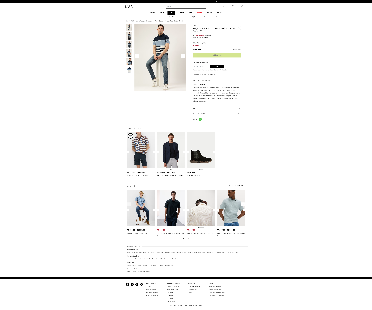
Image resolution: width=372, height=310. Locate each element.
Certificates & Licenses (216, 295)
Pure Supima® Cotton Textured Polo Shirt (170, 234)
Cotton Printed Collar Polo (137, 233)
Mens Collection (132, 252)
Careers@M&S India (194, 286)
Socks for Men (168, 265)
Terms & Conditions (215, 286)
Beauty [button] (209, 13)
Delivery (148, 286)
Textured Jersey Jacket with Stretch (170, 175)
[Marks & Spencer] (129, 8)
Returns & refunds (152, 292)
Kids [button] (190, 13)
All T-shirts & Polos (137, 21)
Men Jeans (201, 252)
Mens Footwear (132, 272)
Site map (170, 298)
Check (217, 66)
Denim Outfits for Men (147, 259)
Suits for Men (173, 259)
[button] (183, 56)
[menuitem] (152, 13)
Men (127, 21)
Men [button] (171, 13)
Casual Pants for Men (190, 252)
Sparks (190, 292)
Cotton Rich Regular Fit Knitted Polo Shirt (231, 234)
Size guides (170, 292)
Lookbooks (170, 295)
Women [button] (162, 13)
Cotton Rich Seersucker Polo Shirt (200, 233)
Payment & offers (172, 289)
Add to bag (217, 55)
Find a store (171, 301)
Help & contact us (152, 295)
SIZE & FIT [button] (196, 108)
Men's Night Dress (133, 265)
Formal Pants (221, 252)
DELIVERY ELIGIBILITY (200, 63)
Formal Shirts (211, 252)
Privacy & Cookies (215, 289)
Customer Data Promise (217, 292)
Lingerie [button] (181, 13)
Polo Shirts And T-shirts (146, 252)
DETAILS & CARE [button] (199, 114)
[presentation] (128, 152)
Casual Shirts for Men (163, 252)
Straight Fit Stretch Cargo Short (139, 175)
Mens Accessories (144, 272)
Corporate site (192, 289)
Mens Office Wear (161, 259)
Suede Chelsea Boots (195, 175)
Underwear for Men (146, 265)
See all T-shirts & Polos (236, 186)
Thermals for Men (232, 252)
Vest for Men (158, 265)
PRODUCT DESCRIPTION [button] (202, 81)
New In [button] (152, 13)
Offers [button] (199, 13)
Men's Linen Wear (132, 259)
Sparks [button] (219, 13)
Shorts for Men (176, 252)
